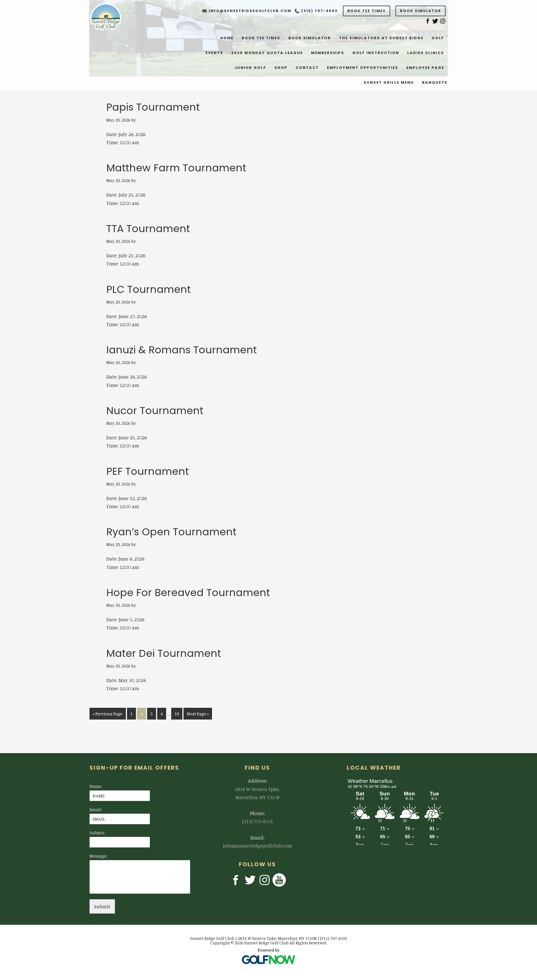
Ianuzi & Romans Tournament (181, 350)
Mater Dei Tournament (163, 653)
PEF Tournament (147, 471)
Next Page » (198, 715)
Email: (96, 809)
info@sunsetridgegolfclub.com (250, 10)
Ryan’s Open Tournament (171, 532)
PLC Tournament (148, 289)
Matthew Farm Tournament (176, 168)
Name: (96, 786)
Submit (102, 906)
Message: (98, 856)
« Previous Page (108, 715)
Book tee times (366, 10)
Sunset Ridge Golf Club (109, 17)
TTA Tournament (148, 228)
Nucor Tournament (154, 410)
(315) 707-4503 (319, 10)
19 (178, 713)
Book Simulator (420, 10)
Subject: (97, 832)
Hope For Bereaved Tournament (188, 592)
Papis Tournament (153, 107)
